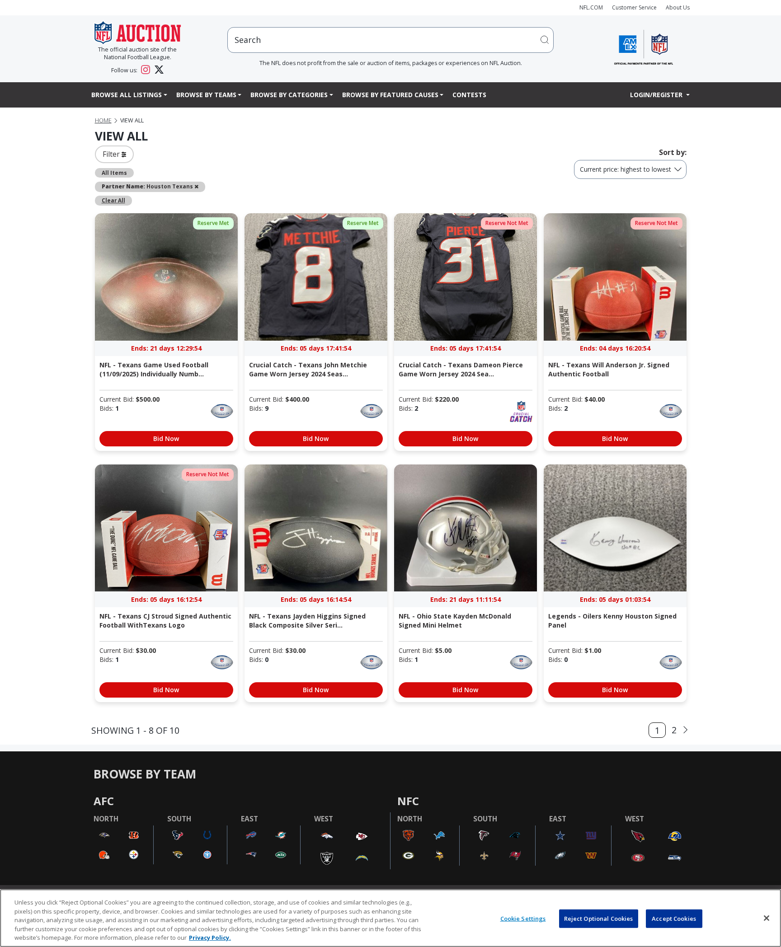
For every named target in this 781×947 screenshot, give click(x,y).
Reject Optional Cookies (598, 918)
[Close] (766, 918)
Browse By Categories (289, 94)
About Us (678, 7)
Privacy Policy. (210, 937)
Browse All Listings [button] (126, 94)
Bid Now (166, 438)
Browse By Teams (206, 94)
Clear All (113, 200)
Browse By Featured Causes (390, 94)
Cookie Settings (523, 918)
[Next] (685, 730)
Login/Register (657, 94)
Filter (112, 154)
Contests (469, 94)
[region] (390, 918)
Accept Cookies (674, 918)
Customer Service (634, 7)
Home (103, 120)
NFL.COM (591, 7)
